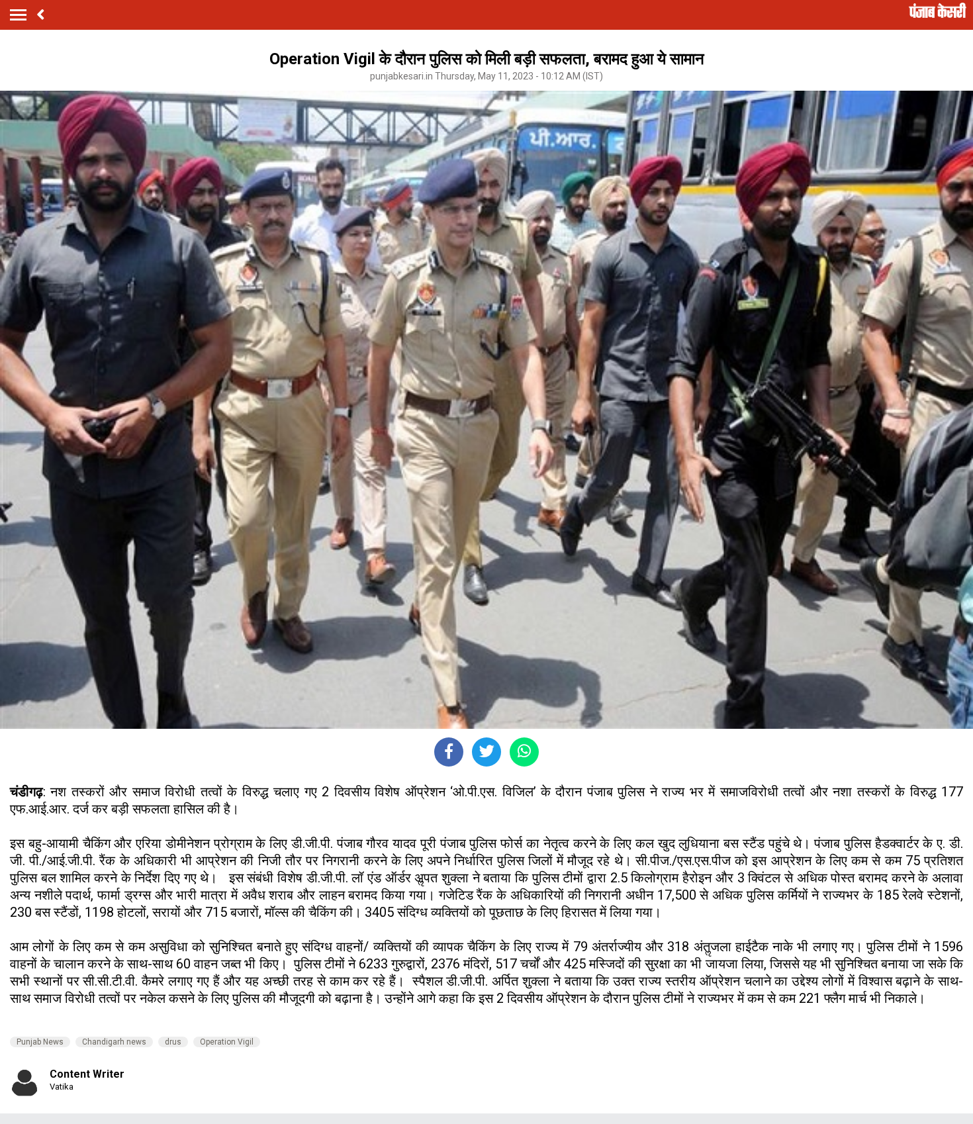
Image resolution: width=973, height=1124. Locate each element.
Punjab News (40, 1042)
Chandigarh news (114, 1042)
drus (173, 1042)
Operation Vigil (227, 1042)
